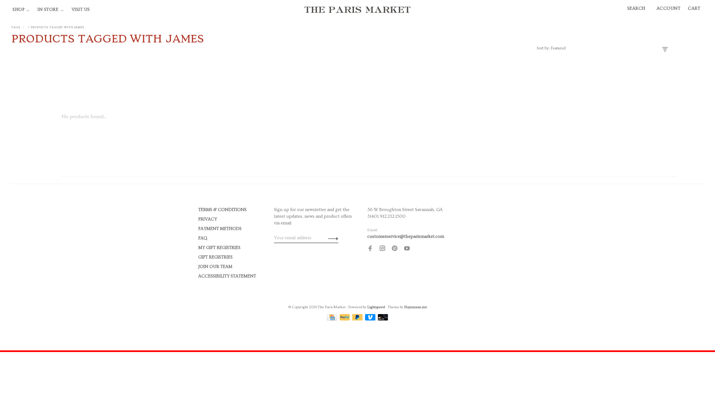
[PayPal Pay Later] (358, 319)
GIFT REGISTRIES (215, 257)
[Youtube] (407, 249)
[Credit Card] (332, 319)
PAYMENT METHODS (220, 228)
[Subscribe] (331, 238)
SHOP (19, 9)
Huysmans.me (415, 307)
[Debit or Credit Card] (383, 319)
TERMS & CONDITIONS (222, 209)
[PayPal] (345, 319)
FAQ (202, 238)
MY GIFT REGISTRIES (219, 247)
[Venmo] (370, 319)
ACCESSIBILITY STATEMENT (227, 276)
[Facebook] (370, 249)
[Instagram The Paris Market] (382, 249)
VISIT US (81, 9)
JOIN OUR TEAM (215, 266)
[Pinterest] (394, 249)
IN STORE (48, 9)
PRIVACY (207, 219)
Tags (15, 27)
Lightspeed (376, 307)
